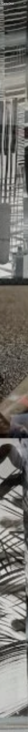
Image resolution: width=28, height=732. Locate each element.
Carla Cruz (8, 3)
